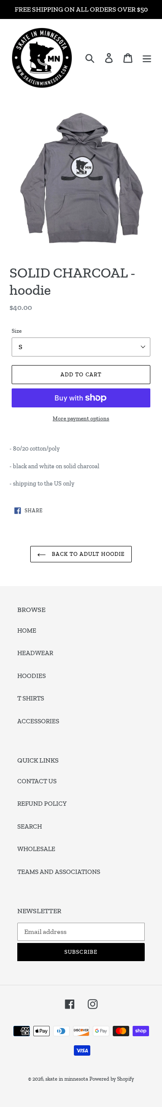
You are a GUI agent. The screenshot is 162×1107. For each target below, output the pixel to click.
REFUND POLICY (42, 803)
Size (17, 331)
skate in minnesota (66, 1079)
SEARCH (29, 826)
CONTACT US (37, 781)
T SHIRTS (30, 698)
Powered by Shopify (111, 1079)
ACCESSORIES (38, 721)
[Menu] (146, 57)
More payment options (81, 418)
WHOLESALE (36, 849)
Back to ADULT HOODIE (87, 554)
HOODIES (31, 676)
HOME (26, 630)
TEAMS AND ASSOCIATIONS (58, 872)
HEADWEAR (35, 653)
